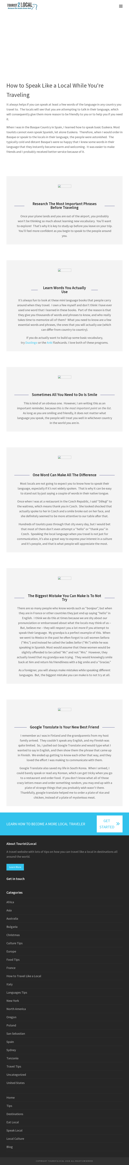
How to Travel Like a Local (23, 976)
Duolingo (31, 342)
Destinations (14, 1114)
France (10, 968)
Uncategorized (16, 1075)
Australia (12, 918)
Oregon (11, 1017)
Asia (9, 910)
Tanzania (12, 1058)
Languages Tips (16, 992)
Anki (50, 342)
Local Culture (15, 1139)
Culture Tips (14, 943)
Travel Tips (13, 1066)
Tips (9, 1106)
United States (15, 1083)
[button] (121, 6)
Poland (11, 1025)
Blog (9, 1147)
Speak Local (14, 1130)
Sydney (11, 1050)
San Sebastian (15, 1033)
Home (10, 1097)
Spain (10, 1042)
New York (12, 1001)
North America (16, 1009)
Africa (10, 902)
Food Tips (13, 959)
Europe (11, 951)
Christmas (13, 935)
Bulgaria (11, 927)
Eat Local (12, 1122)
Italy (9, 984)
